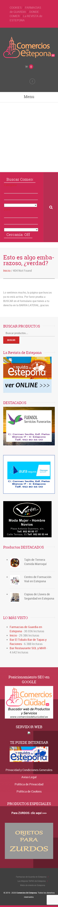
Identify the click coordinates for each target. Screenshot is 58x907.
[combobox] (21, 196)
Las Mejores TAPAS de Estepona (32, 881)
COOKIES (16, 7)
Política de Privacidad (29, 784)
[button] (21, 190)
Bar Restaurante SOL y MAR (28, 648)
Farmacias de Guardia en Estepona (31, 876)
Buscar (11, 340)
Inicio (6, 270)
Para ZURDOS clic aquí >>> (29, 813)
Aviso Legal (29, 777)
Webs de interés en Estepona (32, 885)
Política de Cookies (29, 791)
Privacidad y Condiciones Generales (29, 770)
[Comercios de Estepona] (29, 57)
